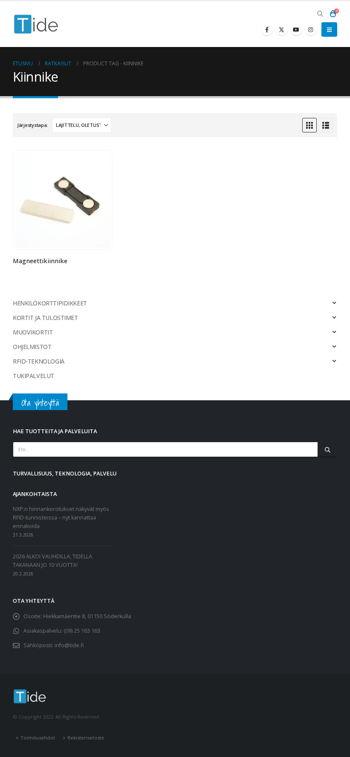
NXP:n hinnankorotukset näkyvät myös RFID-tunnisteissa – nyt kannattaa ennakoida (61, 517)
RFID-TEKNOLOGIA (38, 361)
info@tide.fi (69, 645)
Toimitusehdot (37, 737)
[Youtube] (296, 29)
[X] (282, 29)
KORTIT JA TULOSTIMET (45, 318)
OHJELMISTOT (32, 347)
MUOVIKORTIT (32, 332)
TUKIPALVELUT (33, 376)
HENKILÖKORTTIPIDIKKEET (50, 303)
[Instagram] (311, 29)
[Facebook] (267, 29)
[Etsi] (327, 449)
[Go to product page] (63, 200)
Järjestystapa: (32, 125)
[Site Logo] (36, 24)
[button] (320, 14)
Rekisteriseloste (85, 737)
